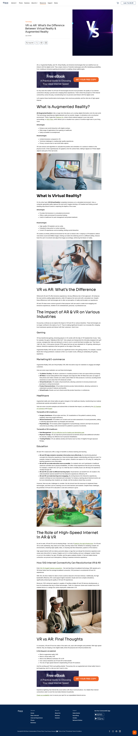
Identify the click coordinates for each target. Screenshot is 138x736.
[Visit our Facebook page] (116, 731)
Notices (57, 715)
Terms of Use (62, 731)
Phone (32, 720)
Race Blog (76, 715)
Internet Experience (37, 718)
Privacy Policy (40, 731)
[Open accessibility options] (109, 731)
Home (32, 713)
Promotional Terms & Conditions (74, 731)
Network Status (77, 720)
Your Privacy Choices (50, 731)
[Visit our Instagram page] (113, 731)
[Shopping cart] (117, 3)
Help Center (76, 713)
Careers (57, 718)
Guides (75, 718)
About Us (57, 713)
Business (33, 722)
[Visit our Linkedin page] (120, 731)
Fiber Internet (35, 715)
